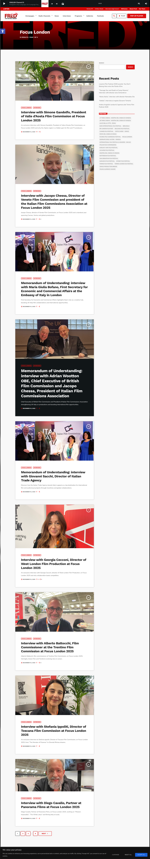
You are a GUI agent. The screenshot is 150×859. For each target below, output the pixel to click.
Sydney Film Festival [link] (123, 161)
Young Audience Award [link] (107, 169)
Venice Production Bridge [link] (108, 166)
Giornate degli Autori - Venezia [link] (110, 139)
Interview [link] (37, 107)
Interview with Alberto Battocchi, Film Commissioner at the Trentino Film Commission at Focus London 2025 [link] (50, 647)
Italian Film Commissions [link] (108, 145)
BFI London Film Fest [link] (106, 129)
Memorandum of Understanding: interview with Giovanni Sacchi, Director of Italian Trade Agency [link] (53, 476)
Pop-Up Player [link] (136, 16)
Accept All (141, 855)
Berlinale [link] (126, 126)
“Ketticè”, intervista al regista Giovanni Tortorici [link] (115, 101)
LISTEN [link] (6, 9)
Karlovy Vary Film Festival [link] (109, 148)
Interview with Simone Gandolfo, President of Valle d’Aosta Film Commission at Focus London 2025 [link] (53, 116)
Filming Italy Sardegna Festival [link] (110, 137)
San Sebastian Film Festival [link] (109, 158)
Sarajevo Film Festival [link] (107, 161)
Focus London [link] (26, 107)
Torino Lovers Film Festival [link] (124, 164)
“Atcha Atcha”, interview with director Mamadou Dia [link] (117, 97)
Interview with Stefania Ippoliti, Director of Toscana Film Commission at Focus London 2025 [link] (53, 731)
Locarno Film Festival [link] (107, 150)
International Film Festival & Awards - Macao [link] (115, 142)
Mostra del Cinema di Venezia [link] (109, 153)
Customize (115, 855)
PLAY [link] (121, 16)
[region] (75, 853)
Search (101, 63)
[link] (2, 31)
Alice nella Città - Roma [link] (108, 123)
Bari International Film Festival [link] (110, 126)
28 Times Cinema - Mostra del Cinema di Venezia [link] (115, 120)
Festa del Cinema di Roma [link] (108, 134)
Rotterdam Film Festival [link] (108, 156)
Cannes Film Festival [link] (106, 131)
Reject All (128, 855)
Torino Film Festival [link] (106, 164)
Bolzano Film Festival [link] (122, 129)
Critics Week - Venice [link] (122, 131)
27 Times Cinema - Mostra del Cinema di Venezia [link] (115, 118)
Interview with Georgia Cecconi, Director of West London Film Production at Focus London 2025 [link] (53, 564)
